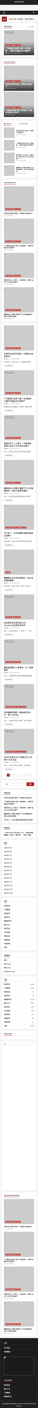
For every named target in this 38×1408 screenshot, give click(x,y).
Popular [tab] (23, 124)
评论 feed (7, 968)
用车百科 (7, 928)
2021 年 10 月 (8, 893)
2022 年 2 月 (8, 878)
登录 (5, 960)
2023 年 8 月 (8, 851)
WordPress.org (9, 971)
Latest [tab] (8, 124)
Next (29, 775)
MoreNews (28, 1403)
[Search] (33, 13)
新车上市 (20, 706)
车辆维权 (20, 527)
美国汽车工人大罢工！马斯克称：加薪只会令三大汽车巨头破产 (9, 158)
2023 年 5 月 (8, 863)
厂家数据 (7, 910)
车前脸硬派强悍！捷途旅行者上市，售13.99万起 (19, 696)
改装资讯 (7, 913)
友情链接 (7, 1352)
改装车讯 (7, 917)
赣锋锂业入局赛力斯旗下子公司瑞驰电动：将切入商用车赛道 (9, 170)
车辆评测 (7, 944)
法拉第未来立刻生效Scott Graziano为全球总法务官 (19, 607)
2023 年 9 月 (8, 848)
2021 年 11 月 (8, 889)
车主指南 (8, 572)
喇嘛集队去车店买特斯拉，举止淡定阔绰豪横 (19, 562)
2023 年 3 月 (8, 870)
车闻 (19, 45)
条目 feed (7, 964)
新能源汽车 (13, 45)
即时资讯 (8, 45)
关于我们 (7, 1348)
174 (24, 775)
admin (8, 53)
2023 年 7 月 (8, 855)
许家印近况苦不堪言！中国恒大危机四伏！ (9, 132)
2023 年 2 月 (8, 874)
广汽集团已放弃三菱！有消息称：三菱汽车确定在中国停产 (18, 49)
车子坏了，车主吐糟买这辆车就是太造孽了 (19, 517)
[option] (19, 42)
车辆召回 (7, 936)
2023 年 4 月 (8, 867)
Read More (9, 365)
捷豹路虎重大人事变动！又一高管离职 (19, 651)
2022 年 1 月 (8, 882)
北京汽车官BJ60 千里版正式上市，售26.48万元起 (19, 741)
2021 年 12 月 (8, 885)
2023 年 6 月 (8, 859)
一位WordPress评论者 (11, 833)
